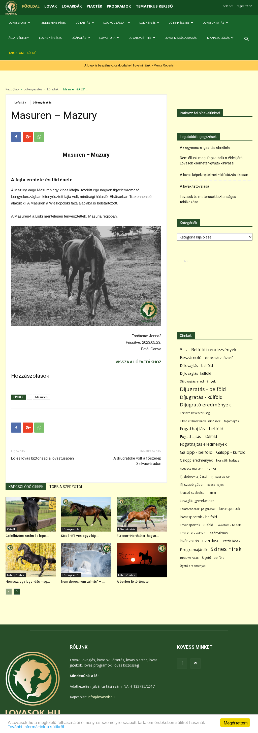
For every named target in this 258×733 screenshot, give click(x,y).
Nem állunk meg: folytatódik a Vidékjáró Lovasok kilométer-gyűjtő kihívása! (211, 160)
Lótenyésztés (179, 22)
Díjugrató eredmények (205, 404)
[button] (246, 39)
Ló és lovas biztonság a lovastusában (42, 458)
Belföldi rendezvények (213, 349)
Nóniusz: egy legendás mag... (28, 581)
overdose (210, 540)
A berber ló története (133, 581)
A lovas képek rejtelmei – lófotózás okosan (214, 175)
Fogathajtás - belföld (201, 428)
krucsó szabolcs (192, 492)
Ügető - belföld (213, 557)
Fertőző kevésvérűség (195, 413)
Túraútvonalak (189, 558)
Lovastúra (107, 38)
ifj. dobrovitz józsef (193, 476)
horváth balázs (227, 460)
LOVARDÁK (72, 6)
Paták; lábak (231, 541)
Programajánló (193, 549)
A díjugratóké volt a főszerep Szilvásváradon (137, 461)
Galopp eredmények (196, 460)
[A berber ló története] (142, 560)
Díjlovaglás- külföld (195, 373)
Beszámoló (191, 357)
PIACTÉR (94, 6)
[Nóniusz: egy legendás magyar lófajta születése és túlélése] (31, 560)
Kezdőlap (12, 89)
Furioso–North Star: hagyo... (138, 536)
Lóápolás (79, 38)
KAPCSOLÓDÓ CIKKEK (26, 487)
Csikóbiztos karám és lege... (27, 536)
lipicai (212, 493)
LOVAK (50, 6)
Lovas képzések (50, 38)
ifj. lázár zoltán (221, 476)
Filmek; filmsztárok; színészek (200, 421)
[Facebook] (182, 663)
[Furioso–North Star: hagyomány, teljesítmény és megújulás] (142, 514)
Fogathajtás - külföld (198, 436)
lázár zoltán (189, 540)
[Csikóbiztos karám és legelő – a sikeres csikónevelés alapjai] (31, 514)
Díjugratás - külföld (201, 397)
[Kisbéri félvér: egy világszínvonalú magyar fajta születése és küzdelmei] (86, 514)
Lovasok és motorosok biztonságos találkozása (208, 199)
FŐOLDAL (31, 6)
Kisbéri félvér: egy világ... (80, 536)
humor (211, 468)
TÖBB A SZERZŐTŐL (66, 487)
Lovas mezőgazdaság (181, 38)
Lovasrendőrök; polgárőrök (197, 509)
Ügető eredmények (193, 566)
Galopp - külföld (230, 452)
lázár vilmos (218, 533)
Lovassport (17, 22)
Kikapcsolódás (218, 38)
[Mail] (195, 663)
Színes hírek (226, 548)
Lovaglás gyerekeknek (197, 500)
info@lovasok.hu (101, 696)
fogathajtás (231, 421)
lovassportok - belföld (198, 516)
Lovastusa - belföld (229, 525)
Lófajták (52, 89)
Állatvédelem (19, 38)
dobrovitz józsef (219, 357)
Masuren (41, 397)
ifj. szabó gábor (192, 484)
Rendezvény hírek (53, 22)
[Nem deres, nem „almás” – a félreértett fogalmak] (86, 560)
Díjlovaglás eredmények (198, 381)
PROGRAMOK (119, 6)
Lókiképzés (147, 22)
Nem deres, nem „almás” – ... (83, 581)
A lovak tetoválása (194, 186)
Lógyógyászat (114, 22)
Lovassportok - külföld (196, 525)
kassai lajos (215, 484)
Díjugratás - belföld (203, 389)
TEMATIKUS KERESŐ (154, 6)
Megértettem (236, 722)
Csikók (11, 529)
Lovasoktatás (213, 22)
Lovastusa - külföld (192, 533)
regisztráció (244, 6)
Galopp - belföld (196, 452)
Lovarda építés (140, 38)
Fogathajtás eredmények (203, 444)
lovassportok (229, 508)
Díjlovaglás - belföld (196, 365)
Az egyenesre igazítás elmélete (205, 148)
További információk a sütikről (36, 726)
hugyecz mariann (191, 468)
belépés (227, 6)
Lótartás (83, 22)
